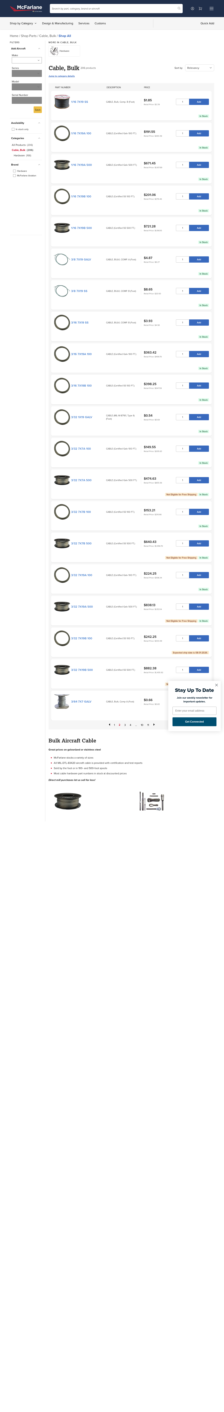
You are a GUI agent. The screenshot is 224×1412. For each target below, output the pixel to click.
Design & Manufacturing (57, 23)
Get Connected (194, 721)
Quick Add (207, 23)
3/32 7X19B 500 (82, 670)
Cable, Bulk (48, 35)
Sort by (178, 68)
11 (148, 725)
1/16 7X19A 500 (81, 165)
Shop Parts (29, 35)
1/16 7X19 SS (79, 102)
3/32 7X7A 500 (81, 480)
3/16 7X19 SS (80, 322)
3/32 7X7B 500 (81, 543)
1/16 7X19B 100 (81, 196)
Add (199, 101)
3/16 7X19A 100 (81, 354)
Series (15, 68)
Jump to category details (62, 76)
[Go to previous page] (109, 725)
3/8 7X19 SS (79, 291)
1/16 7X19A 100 (81, 133)
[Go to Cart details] (200, 9)
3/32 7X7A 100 (81, 449)
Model (15, 81)
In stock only (22, 129)
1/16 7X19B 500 (81, 228)
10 (142, 725)
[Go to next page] (154, 725)
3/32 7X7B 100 (81, 512)
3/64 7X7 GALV (81, 701)
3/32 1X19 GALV (81, 417)
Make (15, 55)
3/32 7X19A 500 (82, 607)
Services (83, 23)
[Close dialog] (216, 685)
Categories (17, 138)
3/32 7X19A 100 (81, 575)
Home (14, 35)
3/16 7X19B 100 (81, 385)
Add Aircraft (18, 48)
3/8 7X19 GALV (81, 259)
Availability (17, 123)
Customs (100, 23)
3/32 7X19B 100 (81, 638)
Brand (14, 165)
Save (38, 110)
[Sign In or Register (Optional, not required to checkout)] (192, 9)
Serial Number (20, 95)
